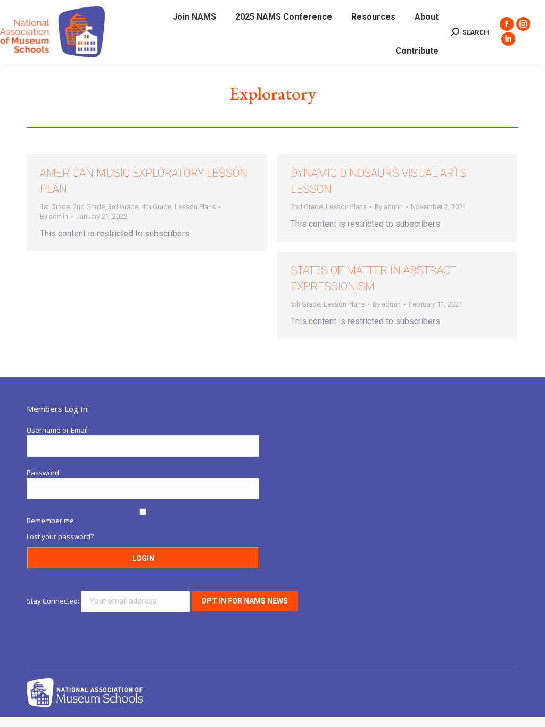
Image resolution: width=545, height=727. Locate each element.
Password (43, 472)
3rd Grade (123, 207)
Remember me (50, 520)
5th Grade (305, 304)
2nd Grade (89, 207)
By (54, 216)
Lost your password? (60, 536)
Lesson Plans (195, 207)
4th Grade (156, 207)
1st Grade (55, 207)
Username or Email (57, 430)
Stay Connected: (54, 601)
